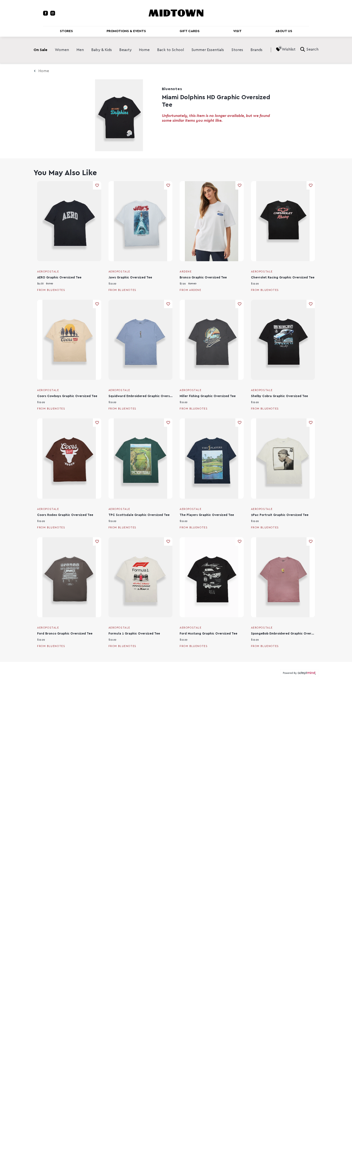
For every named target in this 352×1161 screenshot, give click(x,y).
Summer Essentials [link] (207, 50)
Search (312, 49)
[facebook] (45, 13)
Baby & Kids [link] (101, 50)
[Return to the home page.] (176, 12)
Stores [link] (237, 50)
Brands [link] (256, 50)
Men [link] (80, 50)
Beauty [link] (125, 50)
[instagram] (52, 13)
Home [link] (144, 50)
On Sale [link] (40, 50)
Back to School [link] (170, 50)
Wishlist (288, 49)
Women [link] (62, 50)
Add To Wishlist (97, 185)
